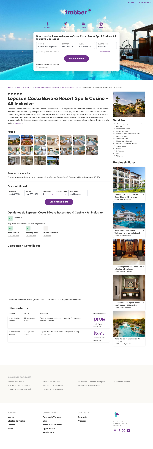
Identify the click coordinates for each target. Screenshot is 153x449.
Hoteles (11, 424)
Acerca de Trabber (52, 417)
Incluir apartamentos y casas (49, 52)
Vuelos (11, 417)
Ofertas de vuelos (16, 421)
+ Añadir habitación (103, 52)
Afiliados (82, 421)
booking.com (44, 67)
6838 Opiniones (13, 236)
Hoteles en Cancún (16, 381)
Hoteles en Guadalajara (53, 385)
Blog (45, 421)
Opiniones (47, 236)
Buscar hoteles (76, 58)
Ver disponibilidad (59, 201)
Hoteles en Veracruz (51, 381)
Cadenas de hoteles (121, 381)
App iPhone (48, 432)
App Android (49, 428)
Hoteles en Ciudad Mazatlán (20, 389)
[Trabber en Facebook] (119, 432)
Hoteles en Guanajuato (53, 389)
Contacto (82, 417)
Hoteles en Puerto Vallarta (19, 385)
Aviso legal (117, 425)
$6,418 (99, 333)
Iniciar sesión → (145, 3)
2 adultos (102, 46)
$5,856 (99, 319)
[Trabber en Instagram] (115, 432)
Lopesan (18, 123)
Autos (10, 428)
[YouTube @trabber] (128, 432)
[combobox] (48, 45)
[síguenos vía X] (124, 432)
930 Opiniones (31, 236)
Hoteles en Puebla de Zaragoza (91, 381)
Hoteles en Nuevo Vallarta (89, 385)
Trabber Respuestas (52, 424)
